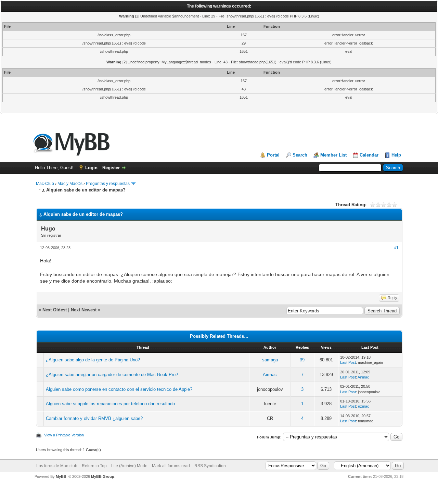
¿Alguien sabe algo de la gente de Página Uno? (93, 359)
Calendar (369, 155)
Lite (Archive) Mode (129, 465)
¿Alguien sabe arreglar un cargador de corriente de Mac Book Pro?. (112, 374)
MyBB (61, 476)
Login (91, 167)
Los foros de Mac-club (56, 465)
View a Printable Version (64, 435)
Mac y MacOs (69, 183)
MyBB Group (102, 476)
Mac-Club (45, 183)
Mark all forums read (171, 465)
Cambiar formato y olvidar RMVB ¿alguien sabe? (94, 418)
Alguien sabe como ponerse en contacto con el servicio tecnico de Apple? (119, 389)
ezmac (363, 406)
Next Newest (83, 309)
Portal (273, 155)
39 (302, 359)
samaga (270, 359)
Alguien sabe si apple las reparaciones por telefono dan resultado (110, 403)
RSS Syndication (210, 465)
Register (111, 167)
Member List (333, 155)
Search (300, 155)
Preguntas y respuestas (108, 183)
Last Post (348, 362)
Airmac (270, 374)
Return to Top (94, 465)
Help (396, 155)
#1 (396, 248)
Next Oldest (54, 309)
